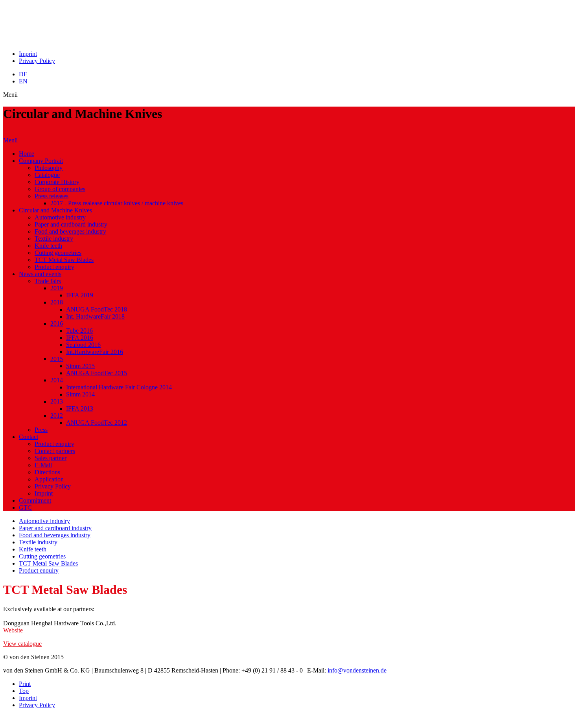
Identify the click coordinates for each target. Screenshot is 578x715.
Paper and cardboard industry (71, 224)
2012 (56, 415)
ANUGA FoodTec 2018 (96, 309)
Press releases (51, 196)
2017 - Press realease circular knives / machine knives (116, 203)
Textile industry (54, 238)
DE (23, 74)
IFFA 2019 (79, 295)
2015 (56, 359)
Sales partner (50, 458)
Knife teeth (48, 245)
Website (13, 630)
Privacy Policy (37, 60)
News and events (40, 274)
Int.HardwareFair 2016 (94, 351)
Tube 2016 (79, 330)
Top (24, 690)
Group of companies (60, 189)
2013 (56, 401)
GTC (25, 507)
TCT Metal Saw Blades (64, 259)
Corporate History (57, 182)
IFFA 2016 (79, 337)
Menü (10, 140)
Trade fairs (48, 281)
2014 (56, 380)
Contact (28, 436)
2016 (56, 323)
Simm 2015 (80, 366)
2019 (56, 288)
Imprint (28, 53)
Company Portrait (41, 160)
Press (41, 429)
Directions (47, 472)
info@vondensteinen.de (357, 670)
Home (26, 153)
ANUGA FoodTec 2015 (96, 373)
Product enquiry (54, 267)
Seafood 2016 (83, 344)
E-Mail (43, 465)
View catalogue (22, 643)
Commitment (35, 500)
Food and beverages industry (70, 231)
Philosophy (49, 167)
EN (23, 81)
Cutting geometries (58, 252)
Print (25, 683)
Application (49, 479)
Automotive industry (60, 217)
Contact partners (55, 451)
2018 (56, 302)
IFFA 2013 (79, 408)
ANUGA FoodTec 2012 (96, 422)
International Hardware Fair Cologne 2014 (119, 387)
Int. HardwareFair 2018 (95, 316)
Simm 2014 (80, 394)
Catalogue (47, 174)
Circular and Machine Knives (55, 210)
